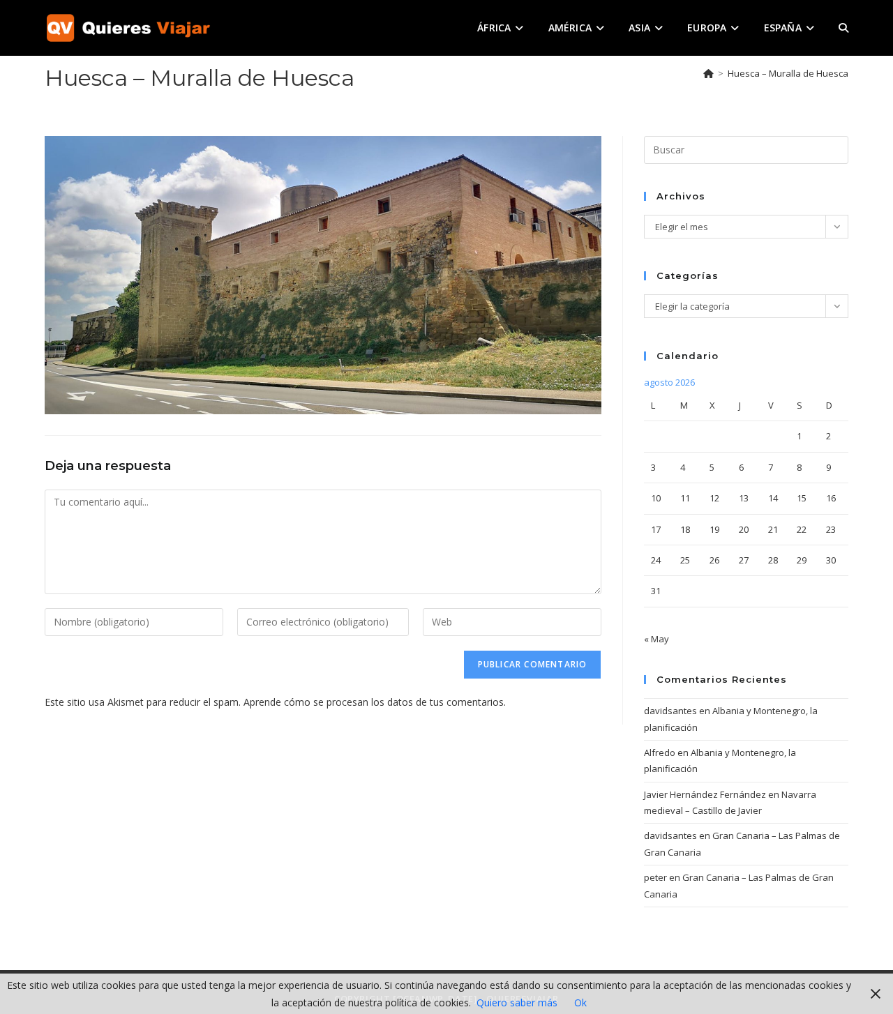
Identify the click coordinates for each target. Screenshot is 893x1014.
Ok (580, 1002)
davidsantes (670, 710)
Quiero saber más (516, 1002)
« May (656, 639)
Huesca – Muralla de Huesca (788, 73)
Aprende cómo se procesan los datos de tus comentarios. (374, 702)
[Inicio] (708, 73)
